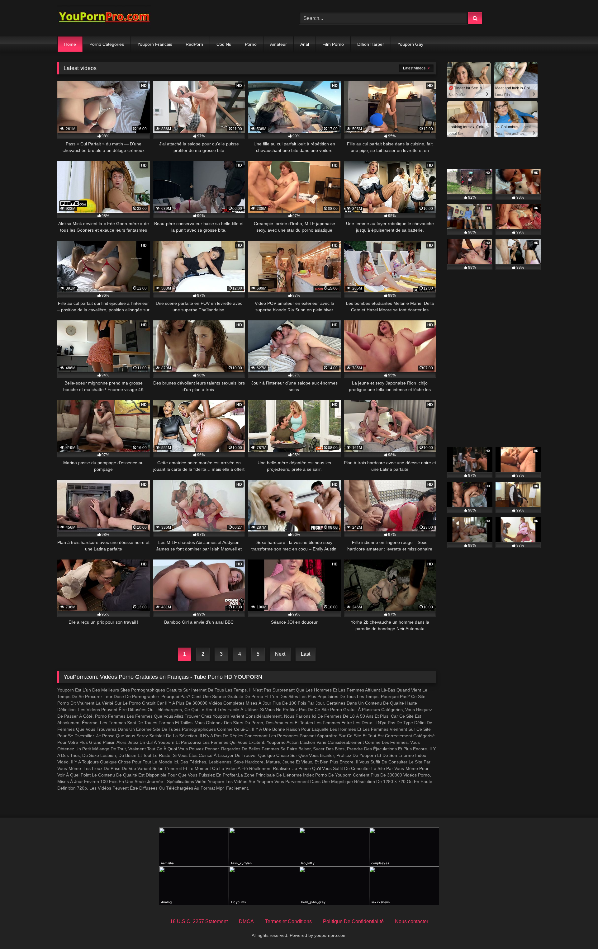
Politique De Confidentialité (353, 921)
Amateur (278, 44)
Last (305, 654)
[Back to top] (579, 930)
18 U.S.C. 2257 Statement (199, 921)
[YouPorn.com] (104, 18)
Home (70, 44)
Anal (304, 44)
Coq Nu (223, 44)
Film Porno (333, 44)
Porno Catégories (106, 44)
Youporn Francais (154, 44)
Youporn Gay (410, 44)
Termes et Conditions (288, 921)
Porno (251, 44)
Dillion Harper (370, 44)
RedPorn (194, 44)
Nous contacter (411, 921)
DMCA (246, 921)
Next (280, 654)
